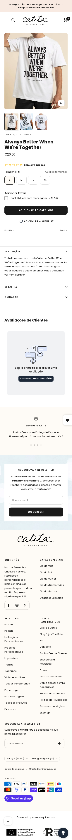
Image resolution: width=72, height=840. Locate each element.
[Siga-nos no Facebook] (8, 605)
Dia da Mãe (46, 566)
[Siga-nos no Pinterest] (25, 605)
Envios (64, 230)
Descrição (12, 251)
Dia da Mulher (48, 578)
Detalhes (11, 286)
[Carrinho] (66, 20)
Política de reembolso (53, 693)
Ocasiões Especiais (51, 598)
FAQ (42, 640)
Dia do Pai (46, 572)
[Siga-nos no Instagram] (17, 605)
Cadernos (10, 671)
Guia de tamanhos (56, 172)
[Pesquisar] (13, 20)
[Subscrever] (59, 743)
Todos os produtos (15, 703)
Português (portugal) (43, 758)
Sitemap (45, 712)
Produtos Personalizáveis (13, 650)
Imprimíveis (11, 658)
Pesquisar (10, 709)
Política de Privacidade (54, 700)
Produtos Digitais (14, 696)
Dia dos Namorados (52, 585)
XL (45, 180)
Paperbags (11, 690)
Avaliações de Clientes (53, 653)
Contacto (45, 647)
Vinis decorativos (14, 677)
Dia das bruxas (48, 591)
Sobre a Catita (48, 628)
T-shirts (8, 664)
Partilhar (9, 230)
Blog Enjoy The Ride (51, 634)
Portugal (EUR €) (15, 758)
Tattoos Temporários (17, 683)
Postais (8, 631)
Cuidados (11, 297)
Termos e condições (52, 706)
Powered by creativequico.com (36, 817)
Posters (8, 624)
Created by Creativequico (42, 768)
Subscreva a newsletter (47, 661)
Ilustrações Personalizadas (13, 639)
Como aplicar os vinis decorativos (53, 685)
